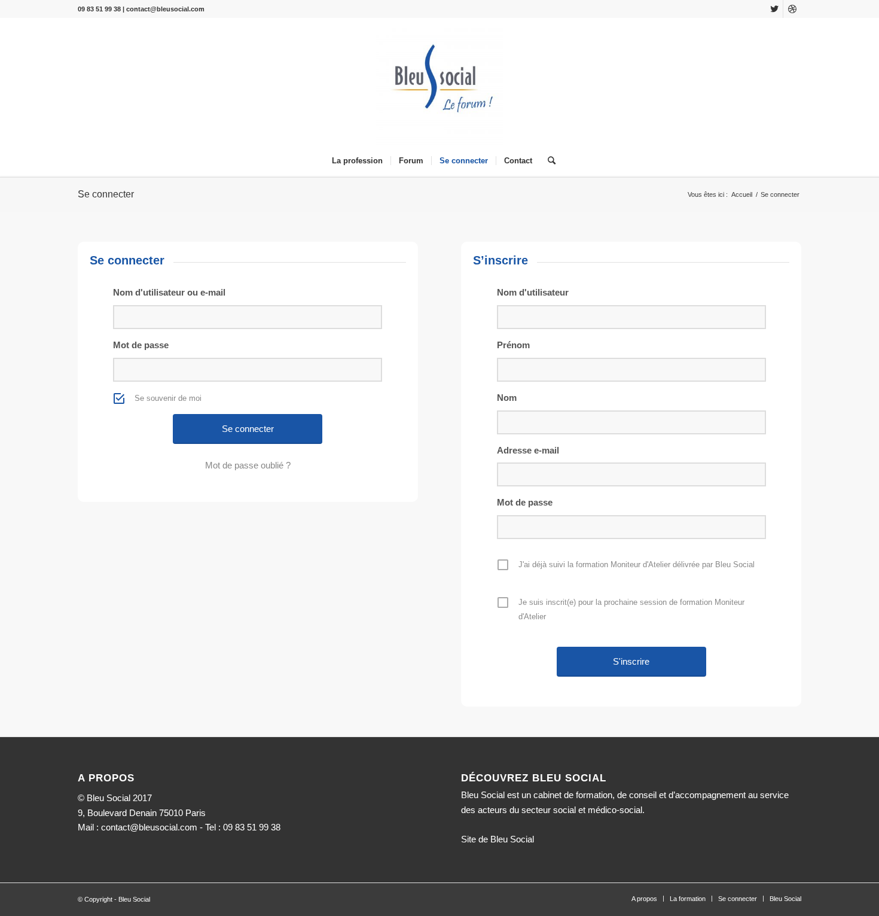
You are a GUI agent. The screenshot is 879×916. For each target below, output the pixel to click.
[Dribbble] (792, 9)
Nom (507, 397)
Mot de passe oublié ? (248, 465)
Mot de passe (141, 345)
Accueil (741, 194)
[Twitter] (774, 9)
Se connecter (106, 194)
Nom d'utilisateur (533, 292)
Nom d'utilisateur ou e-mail (169, 292)
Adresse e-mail (528, 450)
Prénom (513, 345)
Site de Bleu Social (497, 839)
